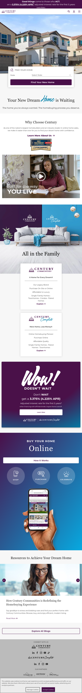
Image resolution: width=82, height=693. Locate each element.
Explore (40, 304)
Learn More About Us (39, 135)
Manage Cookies (33, 689)
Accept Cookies (48, 689)
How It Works (41, 460)
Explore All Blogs (41, 631)
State (12, 75)
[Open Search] (69, 11)
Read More (41, 618)
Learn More (41, 412)
